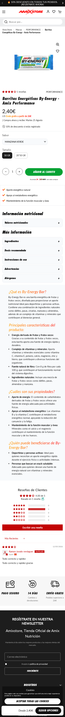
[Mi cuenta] (48, 12)
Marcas (19, 29)
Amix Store (7, 29)
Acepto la (34, 664)
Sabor (5, 135)
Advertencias (32, 269)
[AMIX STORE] (31, 12)
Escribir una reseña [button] (33, 527)
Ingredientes (32, 241)
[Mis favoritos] (53, 12)
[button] (60, 12)
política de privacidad (39, 664)
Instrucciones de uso (32, 259)
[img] (9, 547)
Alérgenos (32, 278)
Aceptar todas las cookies (32, 701)
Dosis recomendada (32, 250)
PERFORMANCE (33, 29)
